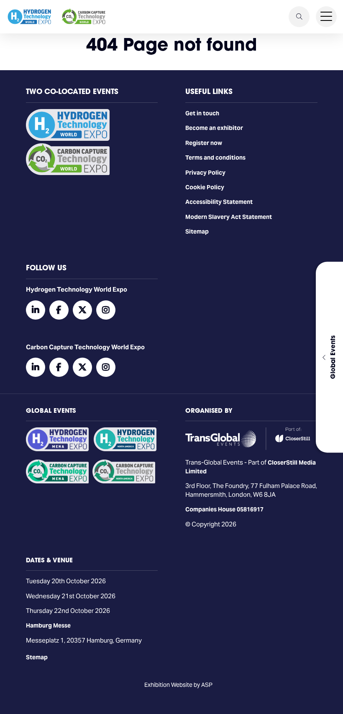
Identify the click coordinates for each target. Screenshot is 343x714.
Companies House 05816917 (224, 509)
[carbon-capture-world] (68, 173)
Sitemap (197, 231)
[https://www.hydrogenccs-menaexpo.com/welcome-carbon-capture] (57, 481)
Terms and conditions (215, 157)
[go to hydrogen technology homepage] (29, 16)
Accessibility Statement (219, 202)
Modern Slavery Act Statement (228, 217)
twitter (82, 310)
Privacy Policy (205, 172)
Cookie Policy (204, 187)
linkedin (35, 310)
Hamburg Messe (48, 625)
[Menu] (326, 16)
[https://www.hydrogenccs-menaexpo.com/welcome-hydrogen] (57, 449)
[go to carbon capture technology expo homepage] (84, 16)
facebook (59, 310)
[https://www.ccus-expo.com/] (123, 481)
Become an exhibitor (214, 128)
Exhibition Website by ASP (178, 685)
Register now (203, 143)
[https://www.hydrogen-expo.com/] (125, 449)
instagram (105, 310)
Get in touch (202, 113)
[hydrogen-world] (68, 138)
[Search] (299, 16)
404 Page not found (171, 44)
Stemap (37, 657)
